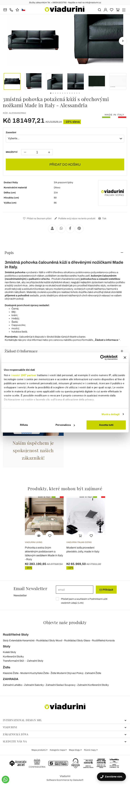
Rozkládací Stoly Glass (77, 640)
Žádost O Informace (21, 351)
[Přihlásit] (105, 9)
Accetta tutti (106, 424)
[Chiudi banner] (125, 357)
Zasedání (11, 132)
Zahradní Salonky (34, 685)
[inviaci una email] (5, 9)
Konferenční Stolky (13, 656)
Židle (6, 667)
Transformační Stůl (13, 660)
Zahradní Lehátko (12, 685)
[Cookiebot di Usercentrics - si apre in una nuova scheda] (102, 357)
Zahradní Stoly (35, 660)
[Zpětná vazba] (17, 9)
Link (80, 603)
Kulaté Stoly (9, 652)
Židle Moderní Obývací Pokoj (67, 673)
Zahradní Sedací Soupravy (60, 685)
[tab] (65, 252)
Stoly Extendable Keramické (18, 640)
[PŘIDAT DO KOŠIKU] (80, 535)
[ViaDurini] (65, 9)
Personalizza (63, 424)
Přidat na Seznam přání (38, 218)
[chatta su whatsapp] (5, 779)
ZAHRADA (10, 679)
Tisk (104, 218)
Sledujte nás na (15, 741)
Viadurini (10, 727)
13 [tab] (82, 95)
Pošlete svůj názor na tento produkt (76, 218)
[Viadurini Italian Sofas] (112, 193)
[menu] (124, 9)
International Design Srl (22, 720)
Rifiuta (24, 424)
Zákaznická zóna (15, 734)
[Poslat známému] (52, 228)
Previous (7, 41)
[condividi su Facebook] (70, 228)
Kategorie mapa (58, 750)
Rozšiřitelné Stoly (16, 634)
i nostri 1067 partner (23, 375)
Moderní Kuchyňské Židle (34, 673)
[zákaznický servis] (11, 9)
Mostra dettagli (111, 414)
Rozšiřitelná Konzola (103, 640)
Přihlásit (107, 589)
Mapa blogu (75, 750)
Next (123, 41)
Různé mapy (90, 750)
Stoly (6, 646)
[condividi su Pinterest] (79, 228)
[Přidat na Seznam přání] (50, 535)
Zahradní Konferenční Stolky (93, 685)
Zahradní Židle (93, 673)
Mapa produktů (38, 750)
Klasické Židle (10, 673)
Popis (9, 252)
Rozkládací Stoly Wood (49, 640)
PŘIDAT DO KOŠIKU (65, 164)
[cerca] (99, 9)
